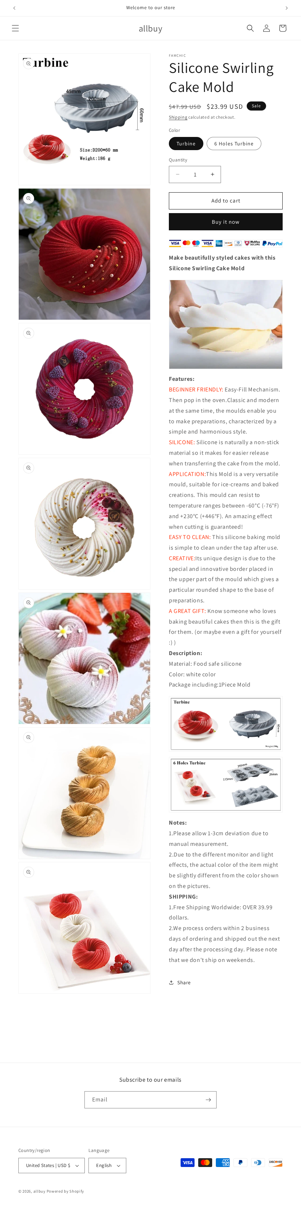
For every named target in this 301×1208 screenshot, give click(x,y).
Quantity (178, 160)
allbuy (39, 1191)
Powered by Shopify (65, 1191)
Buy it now (226, 221)
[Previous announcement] (14, 8)
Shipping (178, 117)
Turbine (186, 143)
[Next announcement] (287, 8)
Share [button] (184, 982)
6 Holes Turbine (234, 143)
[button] (15, 28)
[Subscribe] (208, 1099)
